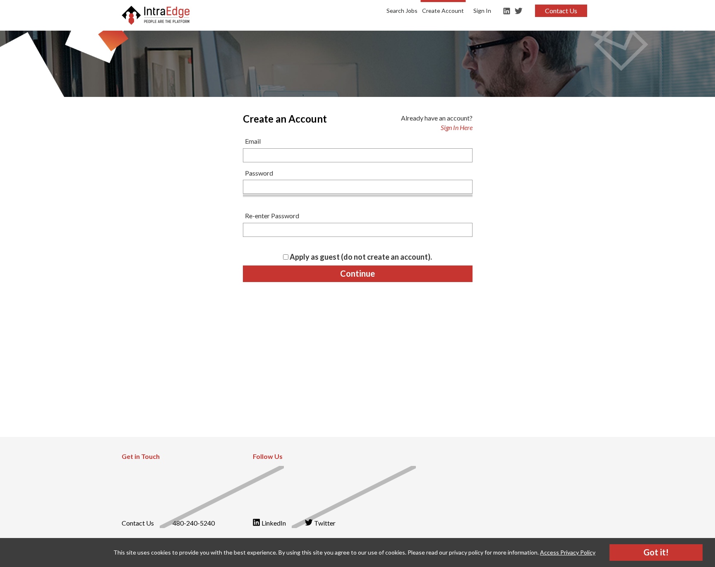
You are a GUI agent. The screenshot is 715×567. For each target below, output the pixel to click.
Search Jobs (401, 10)
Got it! (656, 552)
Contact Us (561, 10)
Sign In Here (457, 127)
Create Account (443, 10)
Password (259, 173)
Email (253, 141)
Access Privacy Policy (567, 552)
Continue (357, 273)
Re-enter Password (272, 216)
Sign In (482, 10)
